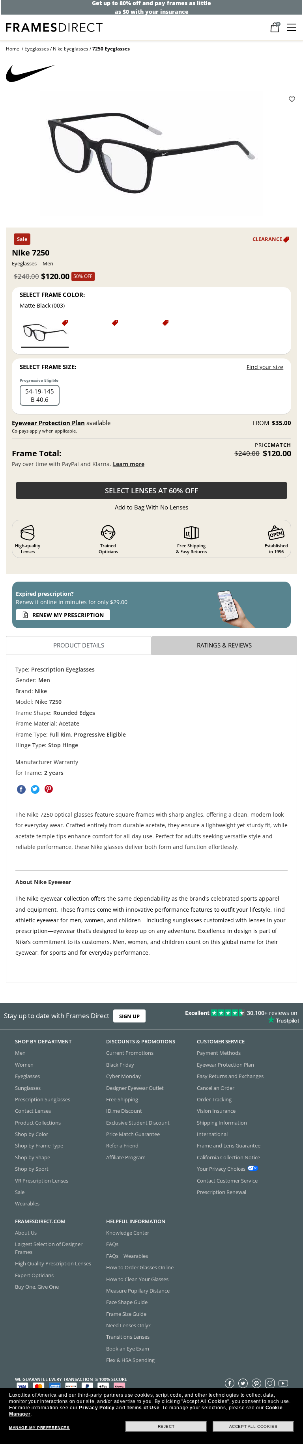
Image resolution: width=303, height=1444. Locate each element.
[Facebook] (229, 1383)
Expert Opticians (34, 1274)
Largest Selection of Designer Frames (48, 1248)
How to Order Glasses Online (140, 1267)
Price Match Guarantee (133, 1134)
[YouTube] (283, 1383)
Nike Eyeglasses (70, 48)
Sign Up (129, 1016)
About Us (26, 1232)
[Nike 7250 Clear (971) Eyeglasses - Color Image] (95, 333)
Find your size (265, 367)
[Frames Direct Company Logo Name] (54, 26)
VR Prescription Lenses (41, 1180)
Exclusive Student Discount (138, 1122)
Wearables (27, 1203)
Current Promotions (129, 1052)
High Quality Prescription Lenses (53, 1263)
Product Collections (38, 1122)
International (212, 1134)
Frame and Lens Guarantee (228, 1145)
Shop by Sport (32, 1168)
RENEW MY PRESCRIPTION (68, 615)
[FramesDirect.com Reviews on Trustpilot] (237, 1016)
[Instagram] (270, 1383)
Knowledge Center (127, 1232)
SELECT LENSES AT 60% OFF (151, 490)
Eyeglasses (36, 48)
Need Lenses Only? (128, 1325)
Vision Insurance (216, 1110)
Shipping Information (222, 1122)
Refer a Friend (122, 1145)
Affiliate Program (126, 1157)
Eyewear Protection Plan (48, 423)
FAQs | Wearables (127, 1255)
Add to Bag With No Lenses (151, 507)
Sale (19, 1192)
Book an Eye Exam (127, 1348)
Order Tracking (214, 1099)
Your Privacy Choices (221, 1168)
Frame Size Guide (126, 1313)
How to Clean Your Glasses (137, 1278)
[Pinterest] (256, 1383)
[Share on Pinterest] (49, 789)
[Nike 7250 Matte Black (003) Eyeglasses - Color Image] (45, 333)
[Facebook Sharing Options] (21, 789)
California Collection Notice (228, 1157)
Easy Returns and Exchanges (230, 1076)
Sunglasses (28, 1087)
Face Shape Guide (127, 1302)
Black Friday (120, 1064)
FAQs (112, 1244)
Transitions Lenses (128, 1336)
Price (273, 445)
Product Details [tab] (78, 645)
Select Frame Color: (52, 295)
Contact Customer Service (227, 1180)
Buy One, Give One (37, 1286)
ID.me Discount (124, 1110)
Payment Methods (219, 1052)
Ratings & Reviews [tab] (224, 645)
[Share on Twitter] (35, 789)
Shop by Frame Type (39, 1145)
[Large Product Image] (151, 156)
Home (12, 48)
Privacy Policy (96, 1407)
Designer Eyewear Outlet (135, 1087)
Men (20, 1052)
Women (24, 1064)
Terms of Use (143, 1407)
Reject (166, 1426)
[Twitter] (243, 1383)
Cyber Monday (123, 1076)
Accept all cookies (253, 1426)
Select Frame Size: (48, 367)
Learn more (128, 464)
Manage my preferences (39, 1427)
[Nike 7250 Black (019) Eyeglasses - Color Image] (145, 333)
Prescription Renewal (221, 1192)
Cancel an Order (215, 1087)
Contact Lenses (33, 1110)
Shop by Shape (32, 1157)
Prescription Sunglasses (42, 1099)
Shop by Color (31, 1134)
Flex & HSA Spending (130, 1360)
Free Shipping (122, 1099)
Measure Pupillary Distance (138, 1290)
